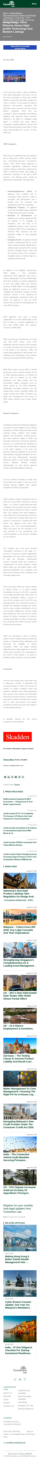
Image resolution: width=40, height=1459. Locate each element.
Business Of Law (25, 1406)
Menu (34, 4)
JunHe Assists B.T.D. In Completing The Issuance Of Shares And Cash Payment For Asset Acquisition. (18, 816)
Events (6, 1403)
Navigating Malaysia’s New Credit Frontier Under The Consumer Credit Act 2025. (18, 1124)
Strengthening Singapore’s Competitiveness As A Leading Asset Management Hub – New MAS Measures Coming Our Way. (19, 966)
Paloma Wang (8, 760)
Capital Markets (15, 13)
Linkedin (15, 1379)
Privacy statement (25, 1453)
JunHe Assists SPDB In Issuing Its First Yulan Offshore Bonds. (19, 843)
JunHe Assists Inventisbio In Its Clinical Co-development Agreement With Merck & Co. (19, 830)
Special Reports (25, 1409)
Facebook (25, 1379)
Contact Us (8, 1406)
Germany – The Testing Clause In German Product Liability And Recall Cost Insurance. (18, 1060)
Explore (7, 1396)
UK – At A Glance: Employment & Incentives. (18, 1027)
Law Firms (22, 1402)
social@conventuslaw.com (15, 1442)
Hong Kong (8, 18)
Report (17, 785)
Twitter (20, 1379)
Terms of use (12, 1453)
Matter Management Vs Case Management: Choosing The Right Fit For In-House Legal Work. (19, 1093)
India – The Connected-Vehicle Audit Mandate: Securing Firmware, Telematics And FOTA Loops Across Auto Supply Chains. (19, 1160)
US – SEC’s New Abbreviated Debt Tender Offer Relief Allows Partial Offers (20, 995)
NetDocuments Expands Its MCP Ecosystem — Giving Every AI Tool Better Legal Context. (17, 801)
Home (5, 13)
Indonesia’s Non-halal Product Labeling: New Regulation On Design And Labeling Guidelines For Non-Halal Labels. (20, 896)
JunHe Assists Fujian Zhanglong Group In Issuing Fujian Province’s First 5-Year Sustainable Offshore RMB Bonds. (20, 856)
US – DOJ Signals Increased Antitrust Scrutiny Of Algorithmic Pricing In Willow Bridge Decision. (19, 1191)
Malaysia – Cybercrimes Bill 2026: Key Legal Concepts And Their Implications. (19, 930)
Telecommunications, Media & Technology (19, 15)
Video (6, 1400)
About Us (7, 1393)
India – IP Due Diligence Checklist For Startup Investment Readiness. (18, 1350)
